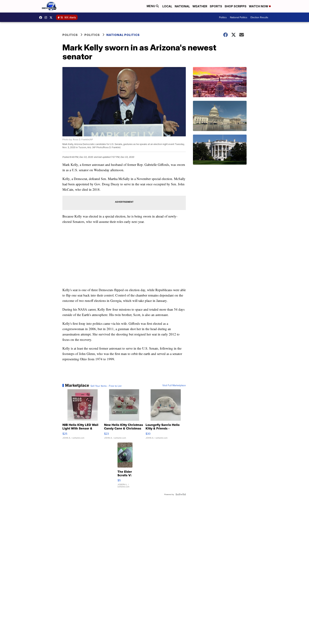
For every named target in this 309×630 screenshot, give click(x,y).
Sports (216, 6)
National (182, 6)
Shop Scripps (235, 6)
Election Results (259, 17)
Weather (199, 6)
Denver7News (41, 17)
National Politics (238, 17)
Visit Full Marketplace (174, 385)
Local (167, 6)
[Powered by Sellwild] (180, 494)
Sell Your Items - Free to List (105, 386)
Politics (223, 17)
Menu (151, 6)
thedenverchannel (47, 17)
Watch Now (259, 6)
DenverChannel (52, 17)
